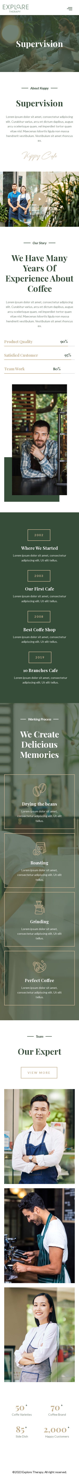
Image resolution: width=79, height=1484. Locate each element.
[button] (39, 535)
